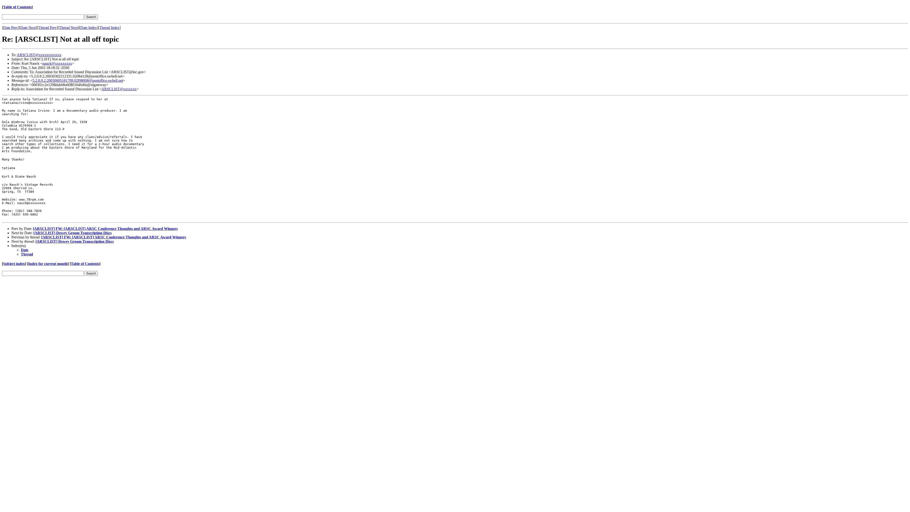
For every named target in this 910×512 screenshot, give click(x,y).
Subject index (14, 264)
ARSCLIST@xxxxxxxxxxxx (39, 55)
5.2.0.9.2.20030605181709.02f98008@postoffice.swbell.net (77, 80)
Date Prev (10, 28)
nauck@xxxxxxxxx (57, 63)
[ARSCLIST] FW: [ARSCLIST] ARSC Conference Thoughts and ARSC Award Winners (105, 229)
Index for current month (48, 264)
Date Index (88, 28)
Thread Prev (47, 28)
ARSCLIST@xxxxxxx (118, 89)
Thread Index (109, 28)
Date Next (28, 28)
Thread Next (68, 28)
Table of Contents (17, 7)
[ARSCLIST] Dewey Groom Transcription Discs (72, 233)
